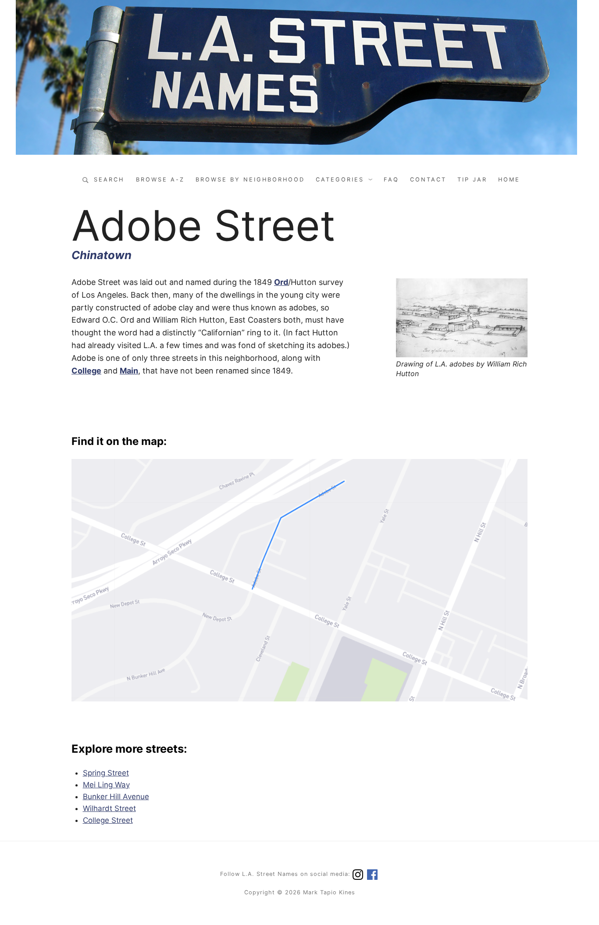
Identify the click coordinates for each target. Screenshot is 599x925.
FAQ (391, 179)
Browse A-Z (160, 179)
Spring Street (106, 772)
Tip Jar (472, 179)
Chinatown (101, 255)
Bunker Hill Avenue (116, 796)
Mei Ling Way (106, 784)
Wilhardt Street (109, 808)
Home (509, 179)
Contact (428, 179)
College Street (108, 820)
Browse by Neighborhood (250, 179)
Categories (340, 179)
